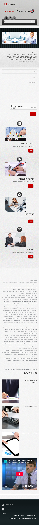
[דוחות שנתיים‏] (15, 134)
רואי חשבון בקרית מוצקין (29, 518)
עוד (31, 150)
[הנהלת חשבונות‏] (15, 169)
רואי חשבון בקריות (15, 518)
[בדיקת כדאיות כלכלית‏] (10, 417)
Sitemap (4, 513)
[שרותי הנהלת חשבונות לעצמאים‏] (10, 391)
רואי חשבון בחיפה (19, 515)
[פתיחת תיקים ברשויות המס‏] (10, 444)
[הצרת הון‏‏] (15, 204)
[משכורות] (15, 239)
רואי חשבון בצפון (31, 515)
